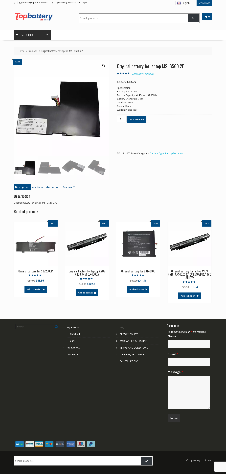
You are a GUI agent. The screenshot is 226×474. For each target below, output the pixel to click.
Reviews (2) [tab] (69, 187)
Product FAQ (73, 347)
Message (175, 372)
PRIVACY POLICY (129, 334)
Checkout (75, 334)
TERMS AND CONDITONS (134, 347)
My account (73, 327)
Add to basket (137, 119)
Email (173, 354)
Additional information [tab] (45, 187)
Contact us (72, 354)
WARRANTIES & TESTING (133, 340)
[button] (104, 66)
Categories (27, 35)
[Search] (193, 18)
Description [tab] (21, 187)
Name (172, 336)
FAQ (122, 327)
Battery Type (157, 153)
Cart (72, 340)
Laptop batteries (174, 153)
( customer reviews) (143, 73)
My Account (204, 2)
